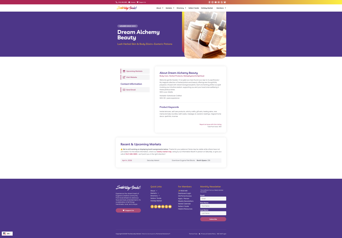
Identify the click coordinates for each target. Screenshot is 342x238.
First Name (204, 203)
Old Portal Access (185, 196)
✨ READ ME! (183, 191)
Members (220, 8)
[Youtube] (215, 2)
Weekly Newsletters (185, 201)
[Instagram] (212, 2)
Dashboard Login (184, 193)
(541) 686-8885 (131, 154)
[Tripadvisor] (218, 2)
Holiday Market (207, 8)
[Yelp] (221, 2)
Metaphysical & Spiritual (193, 76)
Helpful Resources (185, 209)
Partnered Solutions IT (163, 234)
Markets (169, 8)
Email (202, 195)
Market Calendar (184, 204)
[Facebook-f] (209, 2)
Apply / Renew (183, 198)
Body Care (164, 76)
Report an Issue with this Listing (210, 124)
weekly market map (164, 152)
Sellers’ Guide (194, 8)
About (158, 8)
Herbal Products (176, 76)
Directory (180, 8)
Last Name (204, 210)
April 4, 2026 (127, 160)
